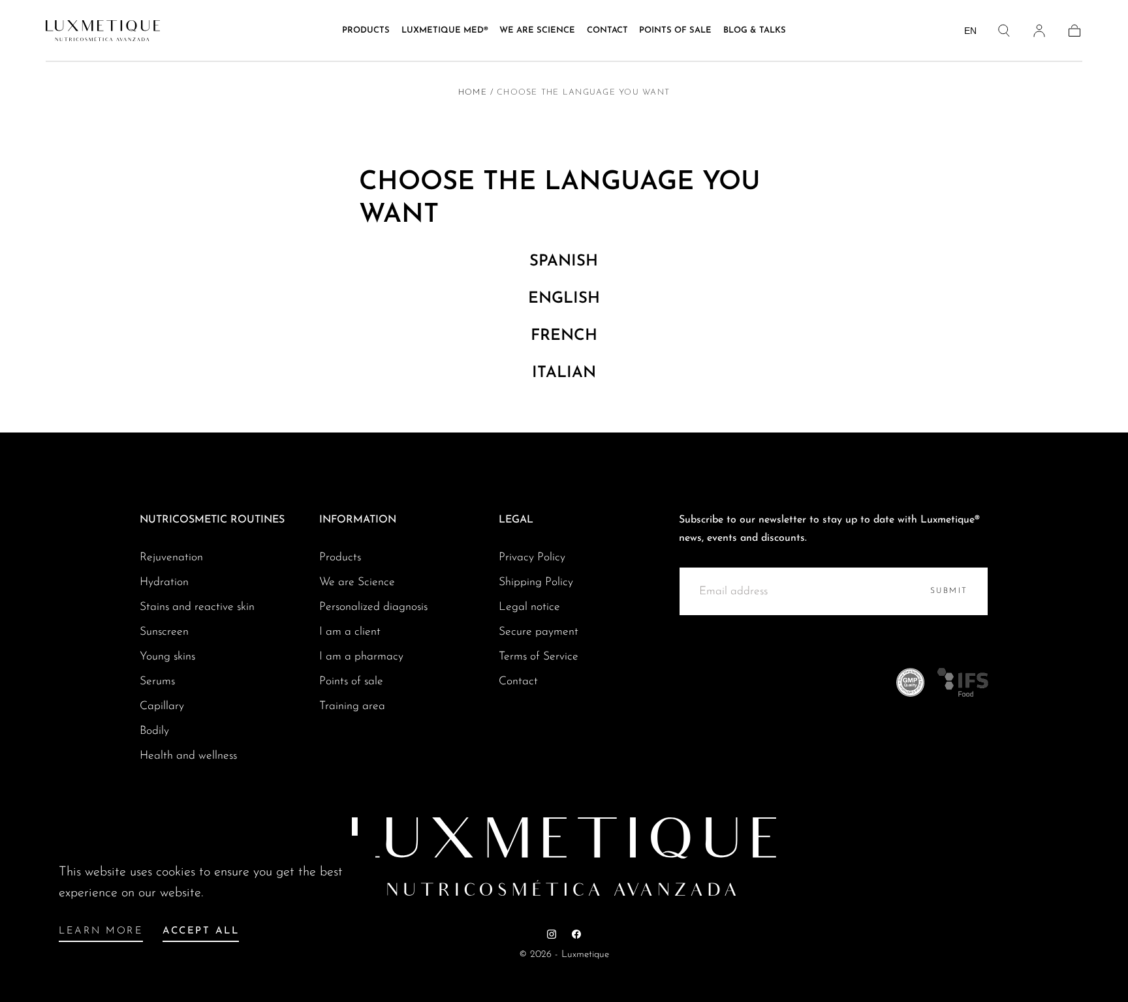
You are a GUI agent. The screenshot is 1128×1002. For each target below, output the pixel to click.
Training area (352, 706)
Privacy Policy (532, 557)
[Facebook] (576, 934)
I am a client (350, 631)
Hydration (164, 582)
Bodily (154, 730)
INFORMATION (357, 520)
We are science (537, 30)
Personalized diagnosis (373, 607)
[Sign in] (1039, 30)
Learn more (101, 931)
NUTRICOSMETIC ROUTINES (212, 520)
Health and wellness (188, 755)
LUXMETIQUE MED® (444, 30)
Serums (157, 681)
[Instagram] (551, 934)
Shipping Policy (536, 582)
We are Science (357, 582)
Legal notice (529, 607)
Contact (607, 30)
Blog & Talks (754, 30)
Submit (949, 591)
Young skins (167, 656)
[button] (1004, 30)
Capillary (162, 706)
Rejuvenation (171, 557)
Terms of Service (538, 656)
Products (366, 30)
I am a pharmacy (361, 656)
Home (472, 93)
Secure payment (538, 631)
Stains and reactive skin (197, 607)
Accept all (201, 931)
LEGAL (516, 520)
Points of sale (675, 30)
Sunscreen (164, 631)
